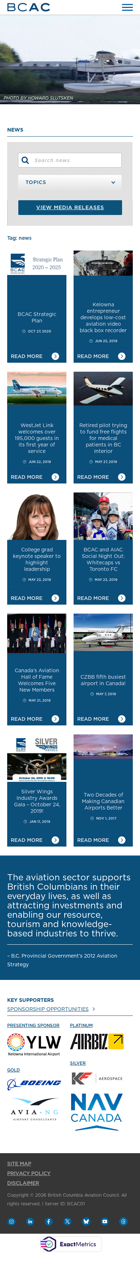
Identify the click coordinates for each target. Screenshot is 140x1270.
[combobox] (70, 182)
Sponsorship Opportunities (48, 1009)
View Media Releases (70, 207)
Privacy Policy (29, 1173)
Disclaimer (23, 1183)
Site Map (19, 1163)
